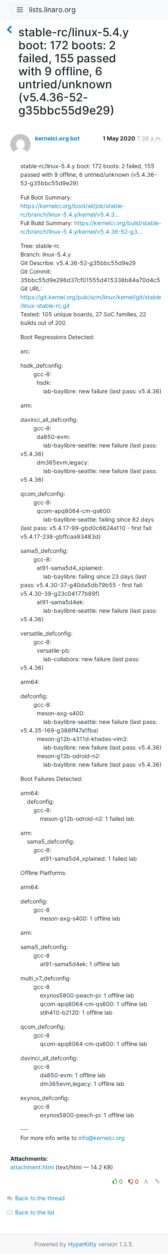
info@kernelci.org (101, 1137)
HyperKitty (82, 1244)
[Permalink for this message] (157, 1181)
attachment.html (32, 1167)
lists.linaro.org (52, 9)
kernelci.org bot (57, 138)
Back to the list (34, 1212)
